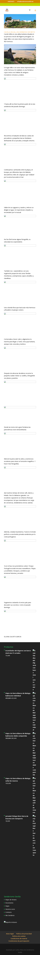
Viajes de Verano (11, 900)
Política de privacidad (24, 934)
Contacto (8, 912)
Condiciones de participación (19, 941)
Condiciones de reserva (19, 938)
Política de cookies (19, 936)
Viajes (7, 906)
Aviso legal (10, 934)
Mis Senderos (9, 915)
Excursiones (9, 903)
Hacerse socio (10, 909)
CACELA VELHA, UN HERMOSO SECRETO (19, 32)
